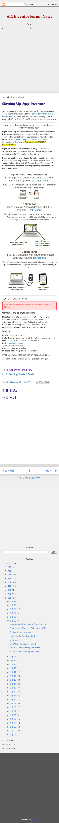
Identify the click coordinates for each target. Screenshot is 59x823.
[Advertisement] (29, 59)
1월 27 (13, 601)
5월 (9, 582)
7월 (9, 574)
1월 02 (13, 731)
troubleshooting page (14, 343)
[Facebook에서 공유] (45, 382)
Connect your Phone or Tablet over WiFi (28, 628)
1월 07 (13, 711)
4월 (9, 586)
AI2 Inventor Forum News (29, 16)
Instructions (43, 180)
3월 (9, 590)
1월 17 (13, 672)
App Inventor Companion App (23, 139)
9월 (9, 567)
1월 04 (13, 723)
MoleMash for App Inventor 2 (23, 644)
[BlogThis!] (40, 382)
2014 (7, 748)
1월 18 (13, 668)
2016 (7, 740)
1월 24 (13, 613)
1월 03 (13, 727)
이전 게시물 (51, 470)
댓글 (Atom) (36, 478)
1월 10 (13, 699)
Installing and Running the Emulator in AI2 (29, 624)
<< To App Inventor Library (17, 369)
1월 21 (13, 656)
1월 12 (13, 691)
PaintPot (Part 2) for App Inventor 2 (25, 648)
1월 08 (13, 707)
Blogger (34, 819)
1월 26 (13, 605)
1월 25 (13, 609)
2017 (7, 563)
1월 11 (13, 695)
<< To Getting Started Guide (18, 374)
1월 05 (13, 719)
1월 (9, 598)
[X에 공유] (42, 382)
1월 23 (13, 617)
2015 (7, 744)
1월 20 (13, 660)
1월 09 (13, 703)
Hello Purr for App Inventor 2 (22, 636)
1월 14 (13, 684)
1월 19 (13, 664)
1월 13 (13, 688)
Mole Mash (15, 640)
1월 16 (13, 676)
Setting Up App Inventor (20, 632)
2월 (9, 594)
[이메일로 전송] (37, 382)
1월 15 (13, 680)
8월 (9, 570)
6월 (9, 578)
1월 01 (13, 734)
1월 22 (13, 621)
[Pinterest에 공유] (48, 382)
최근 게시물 (8, 470)
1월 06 (13, 715)
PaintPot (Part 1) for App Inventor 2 (25, 651)
